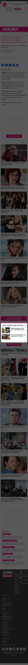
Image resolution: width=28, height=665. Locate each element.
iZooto (25, 340)
